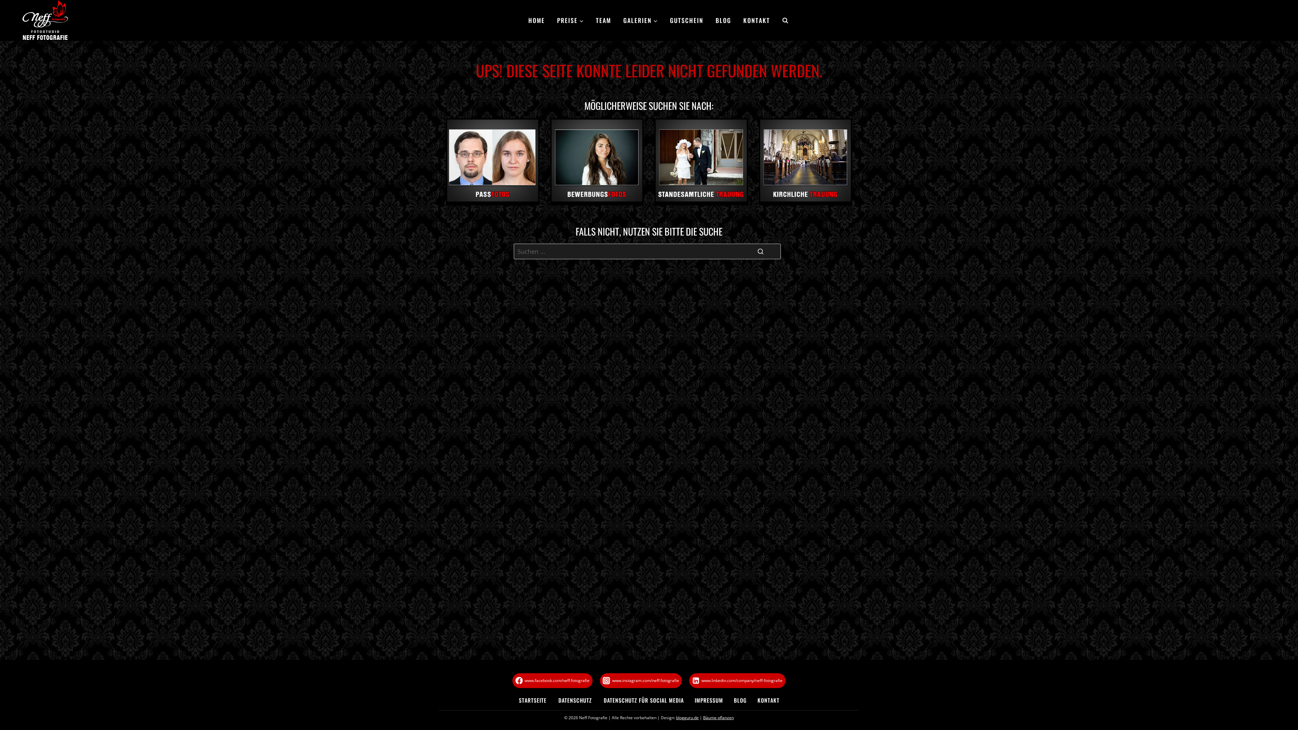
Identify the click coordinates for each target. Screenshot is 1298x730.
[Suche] (760, 251)
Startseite (533, 700)
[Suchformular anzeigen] (782, 21)
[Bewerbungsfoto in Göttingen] (597, 161)
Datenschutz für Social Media (644, 700)
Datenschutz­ (575, 700)
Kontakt (756, 20)
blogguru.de (687, 718)
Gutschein (686, 20)
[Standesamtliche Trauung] (701, 161)
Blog (723, 20)
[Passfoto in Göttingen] (492, 161)
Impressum (709, 700)
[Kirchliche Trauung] (805, 161)
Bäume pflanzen (718, 718)
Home (536, 20)
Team (603, 20)
